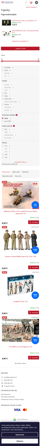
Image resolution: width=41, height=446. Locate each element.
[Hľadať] (26, 3)
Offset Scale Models (12, 102)
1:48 (7, 154)
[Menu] (37, 3)
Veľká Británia (10, 135)
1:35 (7, 146)
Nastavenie (20, 435)
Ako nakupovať (5, 394)
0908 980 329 (8, 380)
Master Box (9, 99)
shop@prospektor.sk (10, 377)
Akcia (7, 70)
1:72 (7, 149)
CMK (7, 90)
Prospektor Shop (9, 386)
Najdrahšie (25, 172)
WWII (7, 118)
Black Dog (8, 87)
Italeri (7, 96)
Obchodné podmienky (8, 397)
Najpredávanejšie (7, 176)
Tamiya (8, 104)
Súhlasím (19, 441)
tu (22, 430)
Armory (8, 84)
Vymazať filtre (19, 162)
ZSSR (7, 132)
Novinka (8, 73)
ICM (7, 93)
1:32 (7, 157)
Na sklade (8, 67)
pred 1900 (9, 121)
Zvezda (8, 110)
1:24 (7, 152)
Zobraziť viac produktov (19, 41)
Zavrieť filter (20, 48)
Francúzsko (9, 138)
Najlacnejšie (16, 172)
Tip (6, 76)
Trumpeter (9, 107)
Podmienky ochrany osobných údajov (12, 399)
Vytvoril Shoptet (22, 419)
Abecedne (18, 176)
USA (7, 129)
